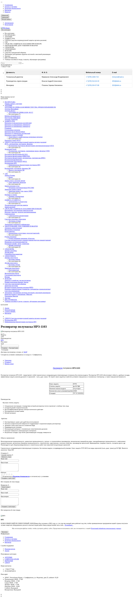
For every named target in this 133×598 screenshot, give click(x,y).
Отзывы (8, 362)
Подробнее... (69, 525)
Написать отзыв (6, 457)
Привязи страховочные (16, 196)
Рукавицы (8, 128)
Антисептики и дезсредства (18, 202)
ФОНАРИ (8, 279)
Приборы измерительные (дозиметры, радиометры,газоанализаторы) (28, 289)
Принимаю (5, 532)
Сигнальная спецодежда (13, 275)
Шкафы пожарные (15, 245)
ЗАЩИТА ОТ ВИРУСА (13, 200)
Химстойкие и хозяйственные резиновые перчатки (26, 137)
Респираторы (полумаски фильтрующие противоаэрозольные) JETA (31, 146)
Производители (10, 310)
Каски (11, 177)
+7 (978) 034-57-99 (92, 85)
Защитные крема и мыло (13, 189)
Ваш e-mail (4, 492)
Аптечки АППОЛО (11, 119)
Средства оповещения (12, 291)
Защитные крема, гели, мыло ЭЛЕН (20, 191)
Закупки (7, 298)
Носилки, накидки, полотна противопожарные (20, 212)
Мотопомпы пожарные (12, 230)
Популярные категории (8, 554)
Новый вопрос (6, 487)
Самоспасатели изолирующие (18, 216)
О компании (9, 5)
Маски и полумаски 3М (16, 170)
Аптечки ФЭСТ (10, 111)
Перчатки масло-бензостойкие (15, 132)
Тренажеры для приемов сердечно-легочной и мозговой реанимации (28, 293)
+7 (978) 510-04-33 (92, 81)
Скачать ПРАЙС (10, 311)
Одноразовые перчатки (12, 130)
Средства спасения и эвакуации (15, 219)
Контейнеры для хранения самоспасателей (19, 210)
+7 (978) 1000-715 (92, 77)
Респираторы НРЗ (11, 163)
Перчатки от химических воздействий (17, 133)
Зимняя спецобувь (11, 251)
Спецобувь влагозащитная (13, 254)
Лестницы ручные (15, 221)
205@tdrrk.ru (116, 81)
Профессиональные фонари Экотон (16, 282)
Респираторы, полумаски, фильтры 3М (17, 168)
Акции (7, 308)
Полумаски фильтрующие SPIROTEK (17, 156)
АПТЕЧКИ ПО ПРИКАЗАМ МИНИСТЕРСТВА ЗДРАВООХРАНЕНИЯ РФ (30, 107)
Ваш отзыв (4, 462)
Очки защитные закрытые (17, 182)
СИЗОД (7, 562)
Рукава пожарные (10, 237)
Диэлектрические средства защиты (16, 205)
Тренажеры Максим (11, 296)
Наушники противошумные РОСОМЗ (21, 188)
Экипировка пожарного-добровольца (17, 224)
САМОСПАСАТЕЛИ (12, 559)
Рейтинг (3, 472)
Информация (5, 534)
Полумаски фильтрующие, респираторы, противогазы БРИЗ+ (25, 158)
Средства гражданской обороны (15, 284)
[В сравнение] (3, 333)
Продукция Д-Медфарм (12, 118)
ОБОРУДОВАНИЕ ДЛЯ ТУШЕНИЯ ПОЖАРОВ (21, 226)
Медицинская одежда (12, 273)
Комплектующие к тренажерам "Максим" (18, 294)
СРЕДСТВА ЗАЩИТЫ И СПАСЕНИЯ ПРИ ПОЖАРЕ (23, 209)
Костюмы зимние (14, 259)
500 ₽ (25, 352)
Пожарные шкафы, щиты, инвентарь (17, 244)
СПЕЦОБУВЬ (9, 249)
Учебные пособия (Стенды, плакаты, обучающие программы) (25, 301)
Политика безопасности (13, 8)
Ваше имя (4, 459)
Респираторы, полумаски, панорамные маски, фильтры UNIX (29, 151)
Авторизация (9, 23)
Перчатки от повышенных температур (17, 125)
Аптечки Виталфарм (11, 109)
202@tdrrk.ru (116, 85)
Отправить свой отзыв (8, 478)
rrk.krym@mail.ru (118, 77)
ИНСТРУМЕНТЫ (11, 300)
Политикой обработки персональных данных (106, 528)
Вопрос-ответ (9, 364)
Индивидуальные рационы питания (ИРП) (19, 287)
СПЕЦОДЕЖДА (10, 256)
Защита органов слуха (12, 186)
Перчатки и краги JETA (13, 140)
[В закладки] (1, 333)
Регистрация (9, 24)
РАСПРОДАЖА (10, 102)
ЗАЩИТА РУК (10, 121)
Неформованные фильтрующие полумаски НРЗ (24, 165)
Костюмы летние (14, 265)
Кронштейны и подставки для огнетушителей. (24, 233)
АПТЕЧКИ (8, 105)
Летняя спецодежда (11, 263)
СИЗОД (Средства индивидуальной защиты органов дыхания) (25, 142)
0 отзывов (5, 350)
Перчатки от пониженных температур (17, 126)
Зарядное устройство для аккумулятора (18, 280)
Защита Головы (10, 175)
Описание (8, 360)
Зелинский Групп (10, 149)
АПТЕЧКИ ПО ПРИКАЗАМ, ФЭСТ (21, 112)
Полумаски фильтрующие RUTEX (16, 154)
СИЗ (6, 174)
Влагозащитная (14, 270)
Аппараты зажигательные (13, 228)
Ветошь (7, 277)
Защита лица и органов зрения (15, 181)
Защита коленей (10, 207)
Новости (7, 12)
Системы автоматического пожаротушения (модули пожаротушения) (28, 240)
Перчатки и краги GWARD (14, 135)
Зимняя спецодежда (11, 258)
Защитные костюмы (11, 286)
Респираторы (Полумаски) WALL (16, 161)
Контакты (8, 10)
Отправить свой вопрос (8, 506)
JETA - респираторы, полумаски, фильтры (19, 144)
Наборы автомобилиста (12, 116)
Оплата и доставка (11, 6)
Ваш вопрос (5, 496)
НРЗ (2, 340)
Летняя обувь (9, 252)
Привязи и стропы (11, 195)
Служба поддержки (7, 545)
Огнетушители (10, 231)
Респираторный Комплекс (13, 160)
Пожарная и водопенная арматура (16, 242)
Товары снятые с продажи (13, 104)
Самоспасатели (10, 214)
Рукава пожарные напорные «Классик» (22, 238)
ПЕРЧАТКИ (9, 561)
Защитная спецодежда (12, 268)
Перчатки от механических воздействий (18, 123)
